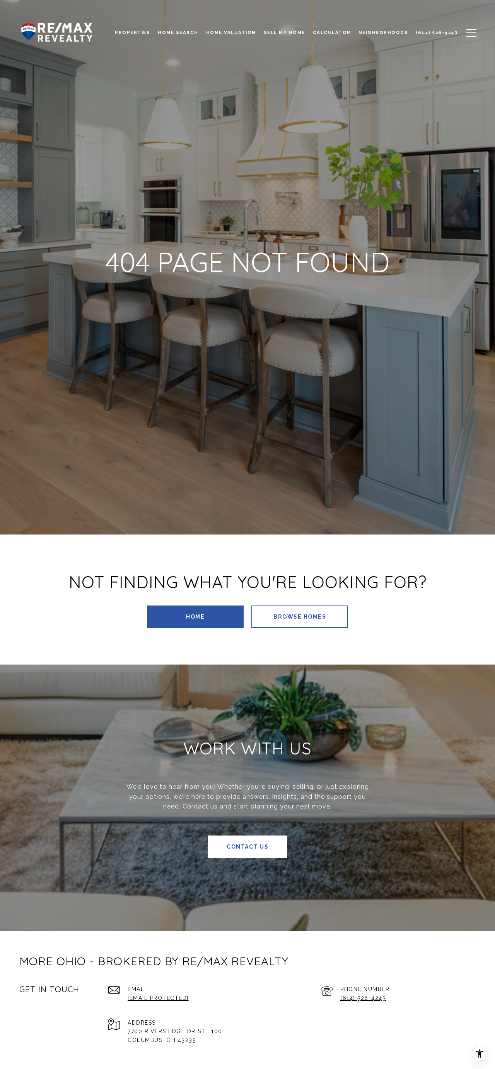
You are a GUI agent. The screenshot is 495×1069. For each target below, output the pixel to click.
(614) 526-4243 (363, 998)
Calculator (332, 32)
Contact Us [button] (247, 847)
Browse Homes (299, 617)
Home (195, 617)
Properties (132, 32)
